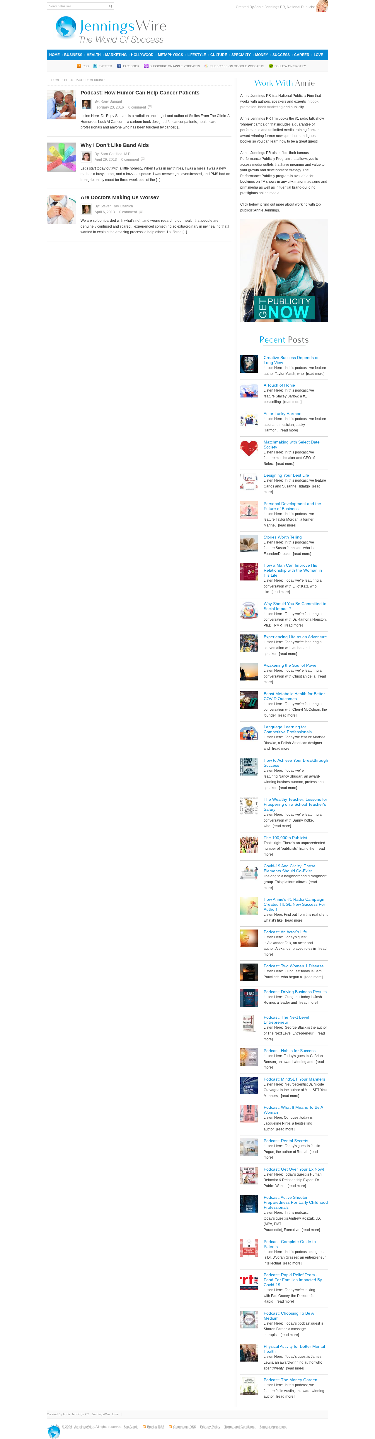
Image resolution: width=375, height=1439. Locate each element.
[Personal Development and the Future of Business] (249, 511)
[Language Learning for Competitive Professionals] (249, 734)
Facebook (131, 66)
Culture (218, 55)
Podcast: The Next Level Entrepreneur (286, 1020)
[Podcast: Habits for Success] (249, 1058)
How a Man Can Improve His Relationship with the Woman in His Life (293, 570)
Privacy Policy (210, 1426)
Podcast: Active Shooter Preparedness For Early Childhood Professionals (296, 1202)
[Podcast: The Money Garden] (249, 1387)
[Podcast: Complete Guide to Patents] (249, 1249)
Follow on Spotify (290, 66)
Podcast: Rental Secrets (286, 1140)
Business (73, 55)
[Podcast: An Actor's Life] (249, 939)
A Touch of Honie (279, 385)
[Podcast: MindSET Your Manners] (249, 1086)
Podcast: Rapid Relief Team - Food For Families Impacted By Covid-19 (293, 1279)
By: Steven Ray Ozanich (114, 206)
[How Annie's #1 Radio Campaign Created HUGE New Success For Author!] (249, 907)
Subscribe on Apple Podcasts (175, 66)
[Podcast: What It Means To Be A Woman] (249, 1115)
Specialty (241, 55)
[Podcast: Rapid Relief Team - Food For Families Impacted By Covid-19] (249, 1282)
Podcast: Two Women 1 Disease (294, 966)
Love (318, 55)
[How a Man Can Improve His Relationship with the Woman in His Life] (249, 573)
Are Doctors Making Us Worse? (120, 197)
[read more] (314, 374)
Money (261, 55)
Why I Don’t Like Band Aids (115, 145)
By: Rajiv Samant (108, 101)
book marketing (270, 107)
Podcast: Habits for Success (290, 1050)
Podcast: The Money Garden (290, 1379)
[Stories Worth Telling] (249, 544)
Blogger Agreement (273, 1426)
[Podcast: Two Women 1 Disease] (249, 973)
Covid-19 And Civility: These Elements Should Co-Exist (290, 868)
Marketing (116, 55)
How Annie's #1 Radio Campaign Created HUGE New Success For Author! (294, 904)
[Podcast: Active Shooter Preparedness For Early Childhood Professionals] (249, 1205)
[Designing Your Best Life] (249, 482)
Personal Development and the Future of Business (292, 506)
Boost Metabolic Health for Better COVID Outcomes (294, 696)
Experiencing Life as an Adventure (295, 636)
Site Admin (131, 1426)
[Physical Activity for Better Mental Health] (249, 1354)
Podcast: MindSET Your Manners (294, 1079)
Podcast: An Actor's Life (285, 932)
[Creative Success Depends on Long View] (249, 365)
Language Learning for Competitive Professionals (288, 729)
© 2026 (67, 1426)
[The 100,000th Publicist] (249, 845)
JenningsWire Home (105, 1414)
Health (94, 55)
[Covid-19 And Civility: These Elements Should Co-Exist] (249, 873)
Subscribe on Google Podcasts (237, 66)
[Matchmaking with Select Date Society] (249, 449)
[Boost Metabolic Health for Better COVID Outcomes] (249, 701)
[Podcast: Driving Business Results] (249, 999)
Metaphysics (170, 55)
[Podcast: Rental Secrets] (249, 1148)
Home (54, 55)
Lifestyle (197, 55)
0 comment (137, 107)
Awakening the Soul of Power (291, 665)
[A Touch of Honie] (249, 392)
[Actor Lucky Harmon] (249, 421)
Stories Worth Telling (283, 537)
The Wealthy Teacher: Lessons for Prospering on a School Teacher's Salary (295, 804)
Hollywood (142, 55)
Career (301, 55)
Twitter (106, 66)
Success (281, 55)
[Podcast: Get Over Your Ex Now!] (249, 1176)
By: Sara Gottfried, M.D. (113, 154)
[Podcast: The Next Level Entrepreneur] (249, 1025)
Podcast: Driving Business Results (295, 991)
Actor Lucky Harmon (282, 413)
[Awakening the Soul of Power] (249, 673)
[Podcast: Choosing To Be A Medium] (249, 1320)
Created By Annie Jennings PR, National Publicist (276, 7)
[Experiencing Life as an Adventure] (249, 644)
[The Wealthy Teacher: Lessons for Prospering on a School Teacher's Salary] (249, 807)
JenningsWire (83, 1426)
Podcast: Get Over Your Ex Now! (294, 1169)
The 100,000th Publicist (285, 837)
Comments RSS (184, 1426)
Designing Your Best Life (286, 475)
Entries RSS (155, 1426)
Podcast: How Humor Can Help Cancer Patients (140, 93)
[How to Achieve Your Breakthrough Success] (249, 768)
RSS (86, 66)
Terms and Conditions (239, 1426)
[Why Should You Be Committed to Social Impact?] (249, 611)
